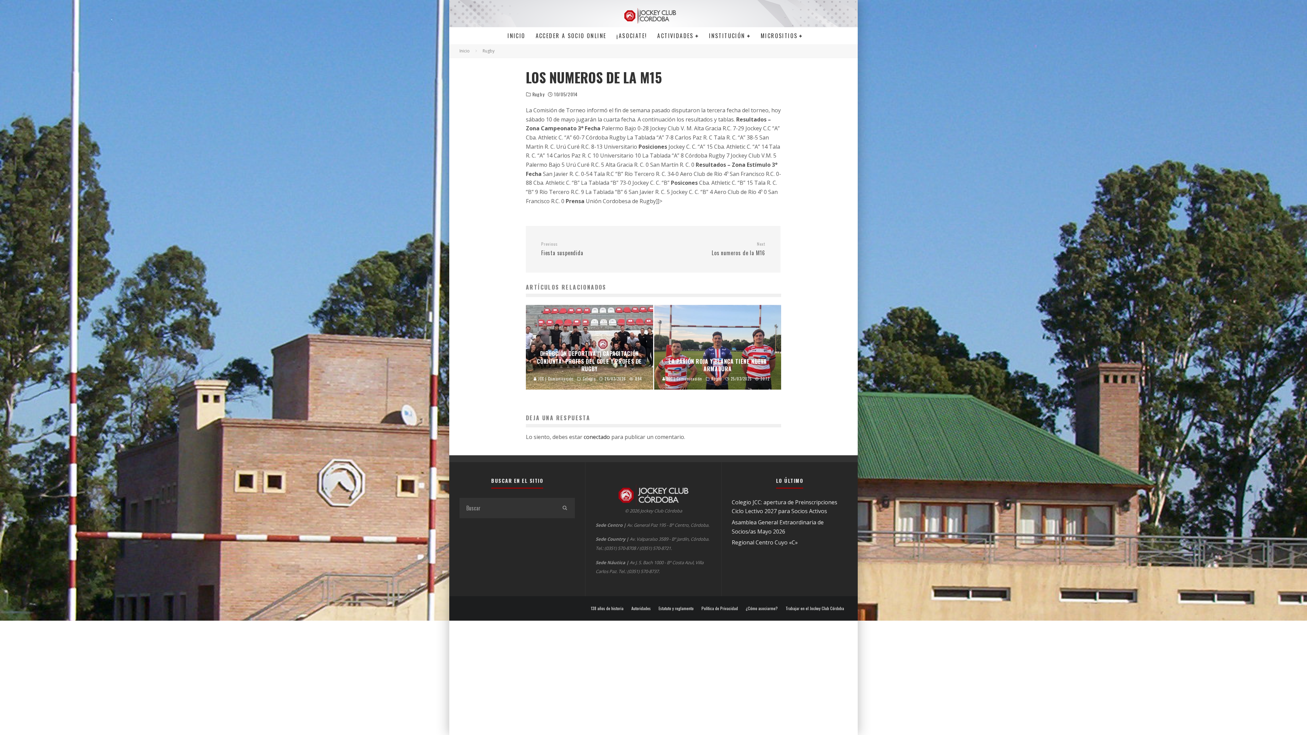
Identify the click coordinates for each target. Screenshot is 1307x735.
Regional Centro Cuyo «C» (765, 542)
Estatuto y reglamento (676, 608)
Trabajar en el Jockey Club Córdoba (815, 608)
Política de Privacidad (719, 608)
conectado (597, 437)
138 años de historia (607, 608)
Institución (727, 36)
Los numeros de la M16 (738, 249)
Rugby (538, 94)
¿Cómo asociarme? (762, 608)
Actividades (675, 36)
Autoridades (641, 608)
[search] (564, 508)
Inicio (516, 36)
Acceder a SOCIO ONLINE (571, 36)
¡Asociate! (631, 36)
